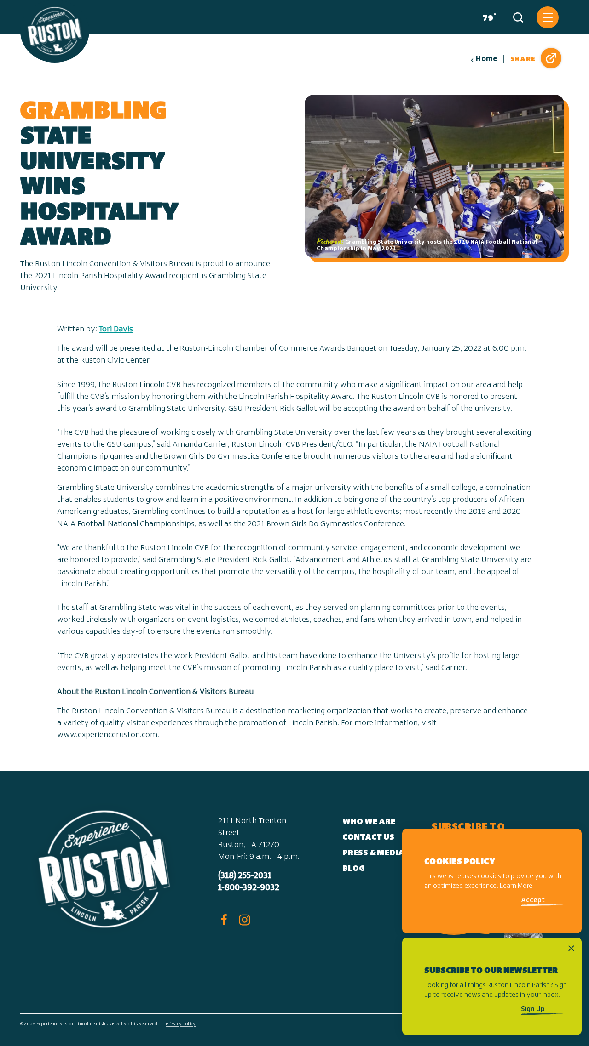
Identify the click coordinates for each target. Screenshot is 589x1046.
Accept (533, 901)
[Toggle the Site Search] (518, 17)
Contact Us (368, 838)
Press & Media (373, 853)
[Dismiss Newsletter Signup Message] (571, 948)
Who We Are (368, 822)
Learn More (516, 886)
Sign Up (533, 1009)
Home (486, 59)
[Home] (54, 31)
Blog (353, 869)
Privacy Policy (181, 1024)
